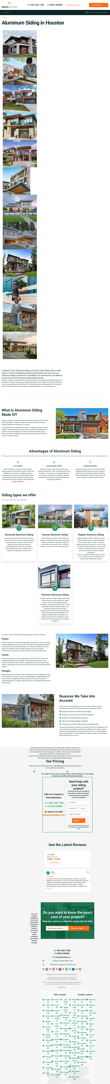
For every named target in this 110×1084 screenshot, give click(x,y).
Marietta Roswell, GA (66, 1017)
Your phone (73, 808)
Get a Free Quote (96, 5)
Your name (73, 802)
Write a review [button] (54, 862)
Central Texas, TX (48, 1029)
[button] (91, 880)
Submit (76, 820)
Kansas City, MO (56, 1063)
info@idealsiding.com (54, 815)
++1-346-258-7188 (53, 803)
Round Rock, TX (74, 1007)
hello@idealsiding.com (73, 5)
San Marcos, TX (75, 1031)
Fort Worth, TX (57, 1034)
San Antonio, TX (75, 1023)
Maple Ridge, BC (82, 1051)
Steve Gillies (54, 872)
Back (5, 17)
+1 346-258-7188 (36, 5)
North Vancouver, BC (93, 1013)
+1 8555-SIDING (54, 5)
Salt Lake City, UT (74, 1015)
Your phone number (55, 928)
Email (83, 808)
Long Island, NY (66, 1002)
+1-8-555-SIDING (53, 806)
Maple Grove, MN (66, 1009)
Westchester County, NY (76, 1060)
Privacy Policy (62, 987)
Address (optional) (75, 814)
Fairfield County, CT (57, 1018)
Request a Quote (77, 928)
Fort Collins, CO (57, 1026)
